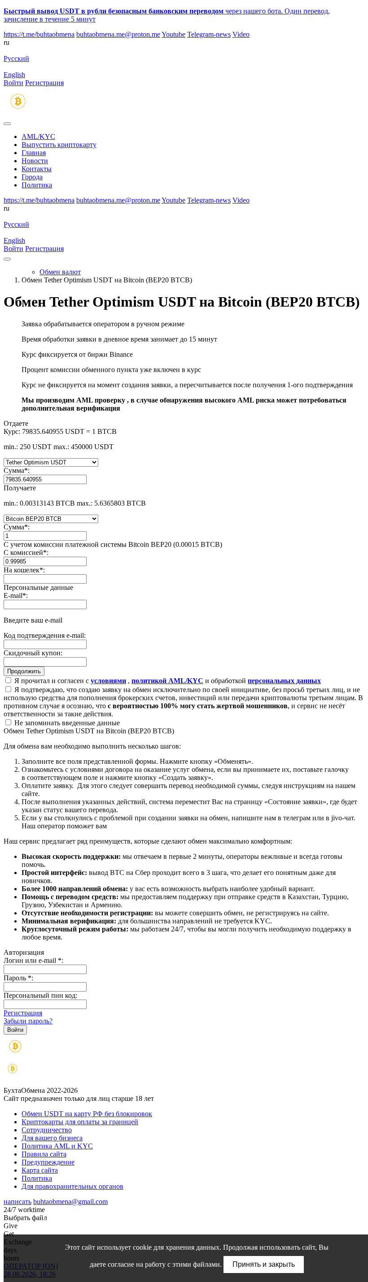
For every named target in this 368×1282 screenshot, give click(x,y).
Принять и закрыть (263, 1264)
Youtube (173, 34)
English (14, 74)
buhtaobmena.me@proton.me (118, 34)
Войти (13, 83)
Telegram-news (209, 34)
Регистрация (44, 83)
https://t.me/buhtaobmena (39, 34)
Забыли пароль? (28, 1021)
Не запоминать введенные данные (66, 723)
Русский (16, 58)
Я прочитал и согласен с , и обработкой (167, 680)
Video (241, 34)
